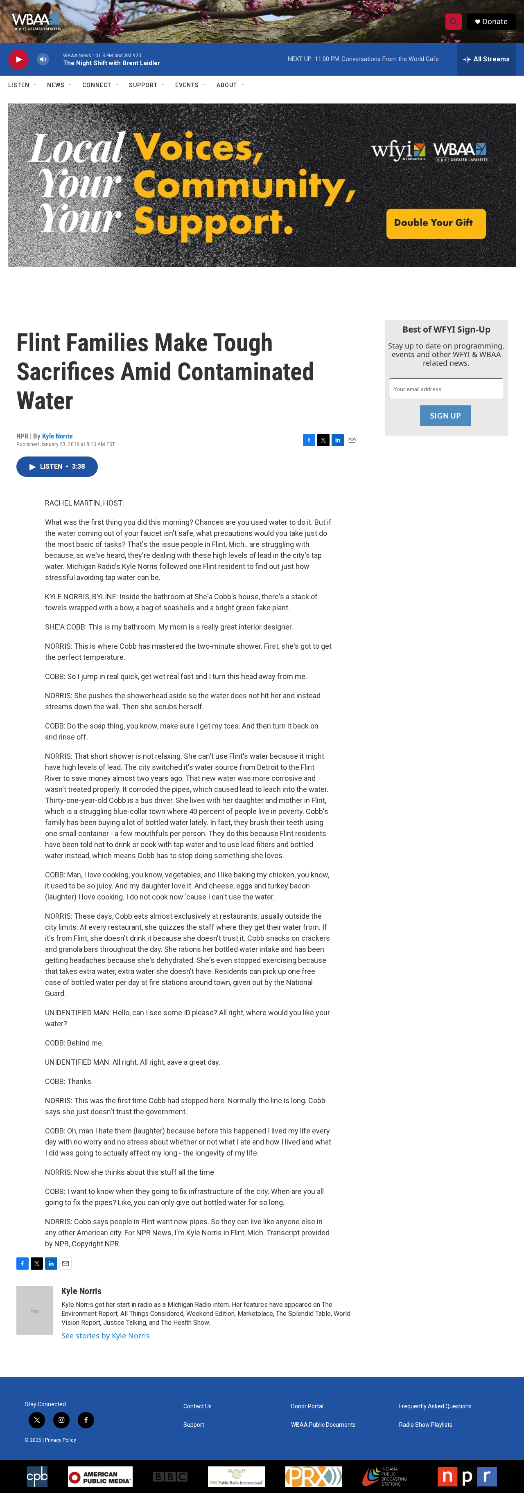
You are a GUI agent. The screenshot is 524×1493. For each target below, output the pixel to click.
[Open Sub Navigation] (35, 85)
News (56, 85)
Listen (18, 85)
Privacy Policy (60, 1440)
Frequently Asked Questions (435, 1406)
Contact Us (197, 1406)
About (227, 85)
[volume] (43, 59)
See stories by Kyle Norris (105, 1335)
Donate (495, 21)
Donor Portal (307, 1406)
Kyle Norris (57, 436)
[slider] (56, 59)
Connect (96, 85)
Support (143, 85)
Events (187, 85)
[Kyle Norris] (34, 1310)
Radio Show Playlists (425, 1425)
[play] (18, 59)
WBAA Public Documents (323, 1425)
